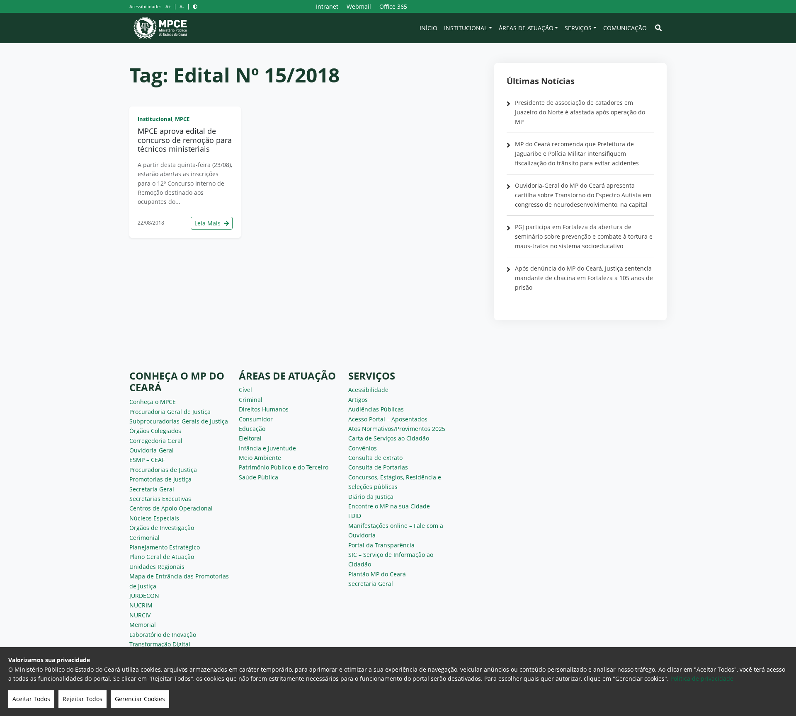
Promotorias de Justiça (160, 479)
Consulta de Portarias (378, 467)
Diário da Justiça (370, 497)
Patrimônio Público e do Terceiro (283, 467)
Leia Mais (208, 223)
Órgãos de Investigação (161, 528)
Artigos (358, 400)
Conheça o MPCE (152, 402)
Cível (245, 390)
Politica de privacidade (701, 678)
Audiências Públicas (376, 409)
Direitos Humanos (264, 409)
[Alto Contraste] (195, 6)
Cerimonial (144, 538)
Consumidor (256, 419)
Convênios (362, 448)
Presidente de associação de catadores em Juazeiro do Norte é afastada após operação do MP (580, 112)
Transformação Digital (159, 644)
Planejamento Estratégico (164, 547)
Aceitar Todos (31, 699)
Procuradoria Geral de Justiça (170, 412)
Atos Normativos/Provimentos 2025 (396, 429)
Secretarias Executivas (160, 499)
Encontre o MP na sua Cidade (389, 506)
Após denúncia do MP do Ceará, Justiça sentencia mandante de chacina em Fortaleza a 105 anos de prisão (584, 277)
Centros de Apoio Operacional (171, 508)
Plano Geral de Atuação (161, 557)
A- (182, 6)
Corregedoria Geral (155, 441)
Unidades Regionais (156, 567)
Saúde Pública (258, 477)
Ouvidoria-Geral (151, 450)
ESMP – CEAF (147, 460)
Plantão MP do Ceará (377, 574)
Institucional (465, 28)
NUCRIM (141, 605)
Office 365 (393, 6)
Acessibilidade (368, 390)
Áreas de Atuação (526, 28)
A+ (168, 6)
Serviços (578, 28)
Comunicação (625, 28)
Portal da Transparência (381, 545)
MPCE (182, 119)
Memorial (142, 625)
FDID (354, 516)
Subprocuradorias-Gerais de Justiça (178, 421)
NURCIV (139, 615)
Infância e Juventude (267, 448)
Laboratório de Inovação (162, 635)
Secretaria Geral (151, 489)
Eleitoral (250, 438)
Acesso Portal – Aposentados (387, 419)
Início (428, 28)
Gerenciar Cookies (140, 699)
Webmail (359, 6)
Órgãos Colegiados (155, 431)
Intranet (327, 6)
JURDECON (144, 596)
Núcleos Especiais (154, 518)
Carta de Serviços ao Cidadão (388, 438)
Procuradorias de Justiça (163, 470)
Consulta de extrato (375, 458)
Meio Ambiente (260, 458)
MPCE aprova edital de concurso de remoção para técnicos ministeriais (185, 140)
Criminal (250, 400)
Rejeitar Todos (82, 699)
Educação (252, 429)
